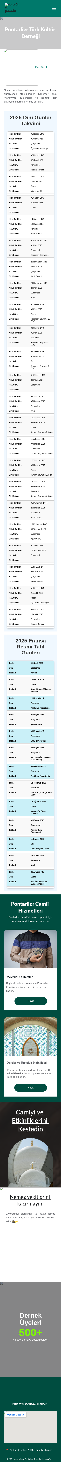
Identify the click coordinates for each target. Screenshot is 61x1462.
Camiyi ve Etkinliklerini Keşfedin (30, 1121)
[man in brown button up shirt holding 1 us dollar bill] (30, 951)
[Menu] (54, 8)
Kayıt (31, 1001)
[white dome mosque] (30, 1162)
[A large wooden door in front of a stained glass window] (30, 1037)
